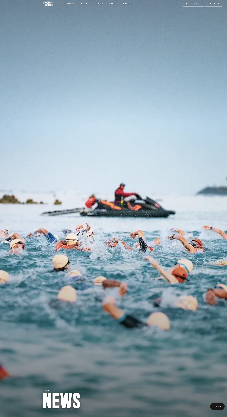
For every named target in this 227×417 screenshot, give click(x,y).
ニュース (99, 3)
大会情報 (69, 3)
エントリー (212, 3)
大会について (128, 3)
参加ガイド (85, 3)
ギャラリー (113, 3)
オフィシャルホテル (193, 3)
